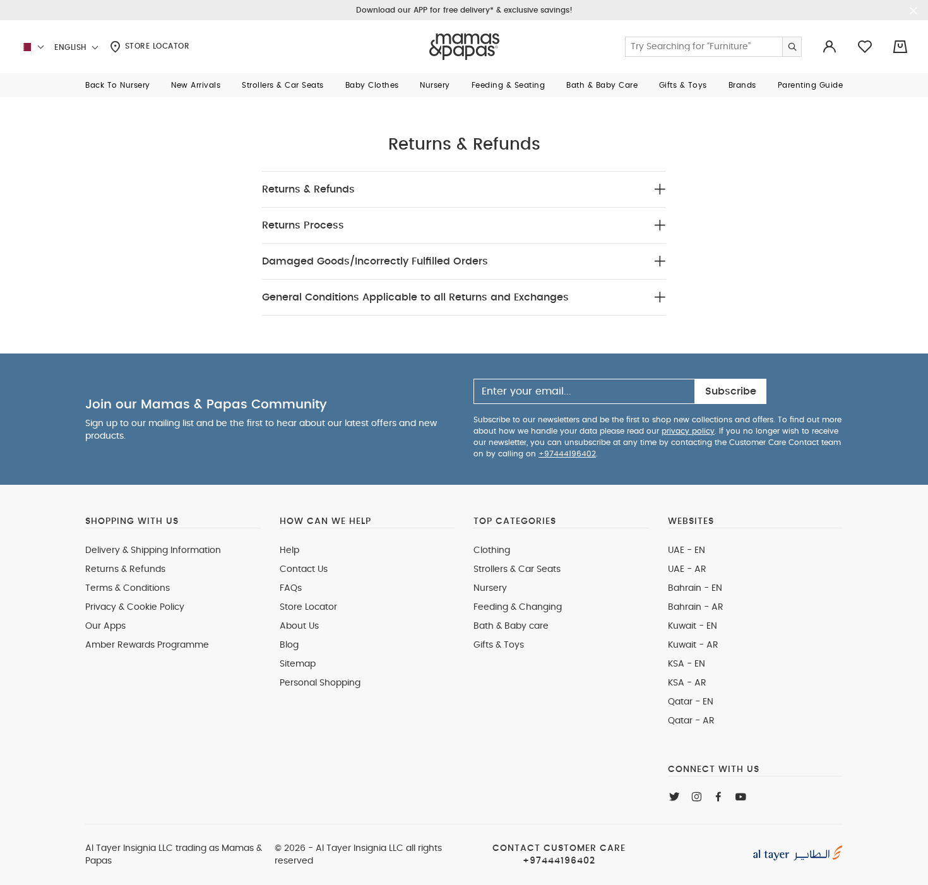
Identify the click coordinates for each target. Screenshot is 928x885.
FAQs (291, 588)
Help (289, 550)
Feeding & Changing (517, 607)
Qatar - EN (690, 702)
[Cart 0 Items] (900, 47)
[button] (117, 85)
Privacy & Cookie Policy (134, 607)
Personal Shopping (320, 683)
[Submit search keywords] (791, 46)
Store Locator (155, 46)
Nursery (490, 588)
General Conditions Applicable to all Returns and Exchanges (415, 297)
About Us (299, 626)
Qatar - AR (691, 720)
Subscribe (730, 391)
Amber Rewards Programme (147, 645)
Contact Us (304, 569)
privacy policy (688, 431)
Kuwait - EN (692, 626)
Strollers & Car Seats (517, 569)
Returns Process (303, 225)
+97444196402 (567, 454)
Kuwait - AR (693, 645)
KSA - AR (687, 683)
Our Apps (105, 626)
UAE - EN (686, 550)
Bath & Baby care (511, 626)
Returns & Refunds (308, 189)
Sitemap (298, 664)
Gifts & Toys (498, 645)
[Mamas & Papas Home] (464, 46)
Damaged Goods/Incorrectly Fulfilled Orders (375, 261)
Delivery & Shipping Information (153, 550)
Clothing (491, 550)
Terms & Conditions (127, 588)
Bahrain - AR (695, 607)
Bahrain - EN (695, 588)
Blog (289, 645)
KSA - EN (686, 664)
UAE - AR (687, 569)
